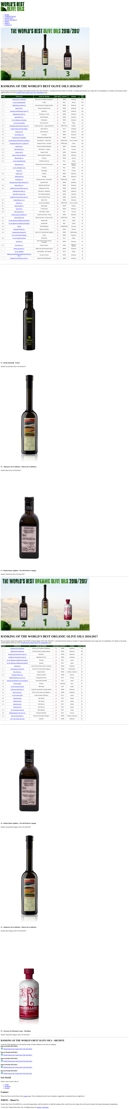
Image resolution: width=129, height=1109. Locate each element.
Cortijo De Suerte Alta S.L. (17, 689)
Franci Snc (19, 170)
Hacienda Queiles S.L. (19, 229)
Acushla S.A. (19, 203)
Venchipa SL (19, 209)
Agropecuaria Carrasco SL (19, 232)
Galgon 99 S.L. (19, 108)
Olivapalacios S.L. (19, 164)
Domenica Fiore (17, 698)
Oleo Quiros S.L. (19, 245)
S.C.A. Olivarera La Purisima (19, 120)
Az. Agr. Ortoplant (19, 251)
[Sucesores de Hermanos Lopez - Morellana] (29, 1027)
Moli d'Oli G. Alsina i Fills (19, 194)
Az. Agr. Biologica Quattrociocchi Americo (19, 220)
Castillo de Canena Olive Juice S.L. (19, 188)
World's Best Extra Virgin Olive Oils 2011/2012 (17, 1073)
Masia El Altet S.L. (19, 158)
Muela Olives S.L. (19, 117)
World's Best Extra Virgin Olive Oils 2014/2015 (17, 1055)
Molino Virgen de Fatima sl (19, 155)
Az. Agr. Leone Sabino (19, 123)
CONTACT (8, 25)
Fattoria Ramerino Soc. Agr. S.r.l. (17, 677)
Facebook (7, 1086)
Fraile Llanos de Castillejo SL (19, 214)
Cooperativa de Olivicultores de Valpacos (19, 140)
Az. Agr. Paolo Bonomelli (19, 102)
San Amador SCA (19, 134)
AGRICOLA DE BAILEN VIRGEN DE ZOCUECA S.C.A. (19, 255)
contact (25, 1096)
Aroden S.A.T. (19, 173)
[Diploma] (57, 100)
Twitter (7, 1084)
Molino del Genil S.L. (19, 248)
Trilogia (19, 226)
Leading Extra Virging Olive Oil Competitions (30, 92)
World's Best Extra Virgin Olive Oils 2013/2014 (17, 1061)
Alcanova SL (19, 241)
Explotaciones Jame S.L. (19, 114)
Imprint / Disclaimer (43, 1107)
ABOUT (7, 23)
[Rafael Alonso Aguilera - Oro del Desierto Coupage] (29, 567)
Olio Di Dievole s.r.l (19, 149)
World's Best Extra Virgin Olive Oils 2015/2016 (17, 1049)
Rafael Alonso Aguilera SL (19, 105)
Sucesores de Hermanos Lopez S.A (19, 111)
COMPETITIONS (10, 16)
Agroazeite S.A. (19, 179)
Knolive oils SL (19, 131)
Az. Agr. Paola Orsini (17, 695)
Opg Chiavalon (17, 683)
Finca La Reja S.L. (17, 692)
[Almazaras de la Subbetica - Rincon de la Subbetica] (29, 463)
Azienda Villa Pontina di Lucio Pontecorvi (17, 680)
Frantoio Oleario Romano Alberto (19, 129)
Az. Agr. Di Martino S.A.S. (19, 167)
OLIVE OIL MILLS (11, 20)
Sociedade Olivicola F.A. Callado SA (19, 143)
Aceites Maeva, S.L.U (19, 200)
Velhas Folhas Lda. (19, 217)
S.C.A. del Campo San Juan (17, 718)
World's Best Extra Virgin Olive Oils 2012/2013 (17, 1067)
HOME (7, 15)
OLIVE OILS (9, 18)
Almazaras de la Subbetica (19, 99)
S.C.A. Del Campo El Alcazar (19, 235)
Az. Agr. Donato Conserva (19, 238)
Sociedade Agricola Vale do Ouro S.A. (19, 126)
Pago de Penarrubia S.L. (17, 716)
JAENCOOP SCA (19, 176)
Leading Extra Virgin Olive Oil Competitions (34, 642)
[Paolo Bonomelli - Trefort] (29, 359)
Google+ (7, 1088)
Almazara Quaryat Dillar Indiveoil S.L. (19, 182)
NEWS (7, 21)
